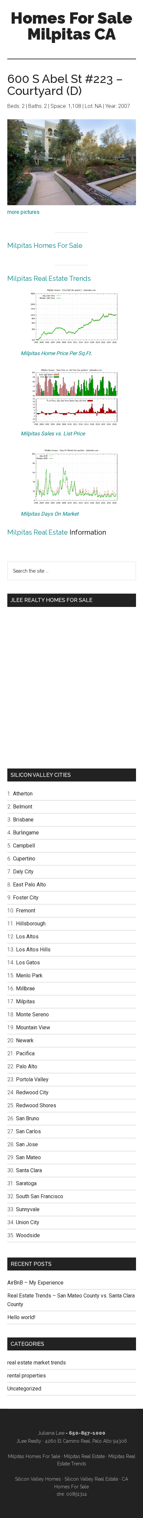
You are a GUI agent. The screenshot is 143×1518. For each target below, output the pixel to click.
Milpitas (25, 1001)
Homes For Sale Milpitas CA (71, 26)
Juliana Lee (51, 1433)
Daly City (23, 871)
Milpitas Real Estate (37, 532)
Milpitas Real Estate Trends (49, 278)
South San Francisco (39, 1196)
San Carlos (28, 1131)
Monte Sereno (32, 1014)
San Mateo (28, 1157)
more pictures (23, 212)
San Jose (27, 1144)
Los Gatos (28, 962)
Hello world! (21, 1317)
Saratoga (26, 1183)
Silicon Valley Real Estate (91, 1479)
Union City (27, 1222)
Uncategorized (24, 1388)
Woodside (28, 1235)
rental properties (26, 1375)
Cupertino (24, 858)
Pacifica (25, 1053)
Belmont (22, 806)
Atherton (23, 793)
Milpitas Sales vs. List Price (53, 433)
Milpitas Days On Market (49, 514)
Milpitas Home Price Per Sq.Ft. (56, 353)
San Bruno (27, 1118)
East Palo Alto (29, 884)
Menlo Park (29, 975)
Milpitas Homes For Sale (44, 246)
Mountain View (33, 1027)
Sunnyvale (28, 1209)
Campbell (24, 845)
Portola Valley (32, 1079)
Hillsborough (31, 923)
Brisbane (23, 819)
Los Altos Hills (33, 949)
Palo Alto (26, 1066)
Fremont (25, 910)
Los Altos (27, 936)
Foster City (26, 897)
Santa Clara (29, 1170)
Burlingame (26, 832)
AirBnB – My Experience (35, 1282)
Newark (25, 1040)
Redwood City (32, 1092)
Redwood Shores (36, 1105)
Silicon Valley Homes (38, 1479)
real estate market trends (36, 1362)
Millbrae (25, 988)
